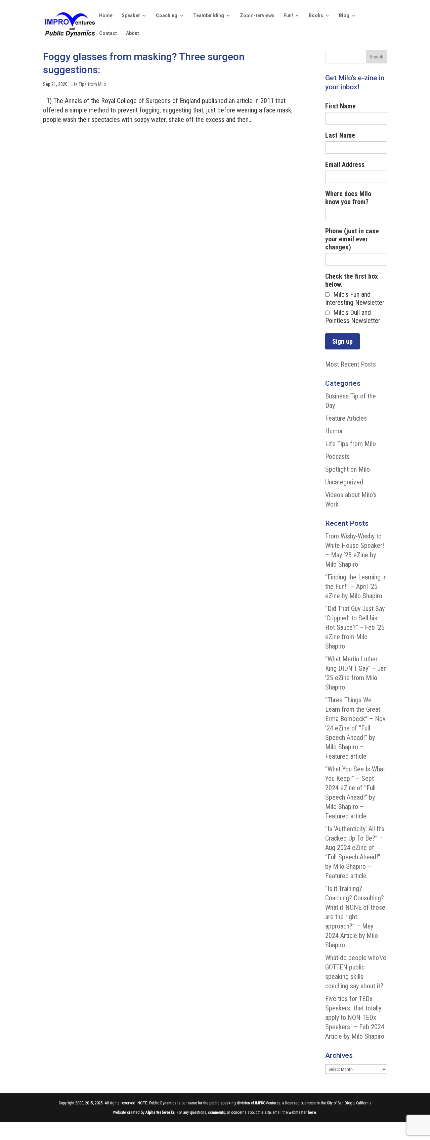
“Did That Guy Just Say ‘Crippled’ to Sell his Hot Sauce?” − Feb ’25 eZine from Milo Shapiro (355, 627)
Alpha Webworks (160, 1112)
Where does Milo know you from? (348, 198)
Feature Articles (346, 418)
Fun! (288, 15)
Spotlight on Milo (347, 469)
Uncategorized (344, 482)
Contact (108, 33)
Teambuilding (208, 15)
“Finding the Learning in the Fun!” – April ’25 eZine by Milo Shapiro (356, 586)
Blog (344, 15)
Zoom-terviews (257, 15)
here (312, 1112)
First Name (340, 106)
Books (316, 15)
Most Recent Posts (350, 364)
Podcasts (337, 457)
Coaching (166, 15)
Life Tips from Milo (88, 84)
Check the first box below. (351, 280)
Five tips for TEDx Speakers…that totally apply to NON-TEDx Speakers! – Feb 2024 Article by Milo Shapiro (354, 1017)
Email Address (345, 164)
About (132, 33)
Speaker (131, 15)
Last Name (340, 135)
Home (106, 15)
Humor (334, 431)
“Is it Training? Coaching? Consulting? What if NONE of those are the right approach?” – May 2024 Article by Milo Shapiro (355, 917)
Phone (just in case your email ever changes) (352, 239)
